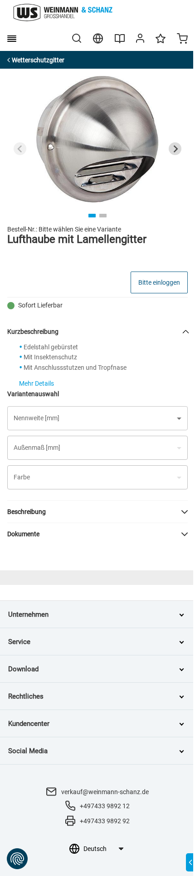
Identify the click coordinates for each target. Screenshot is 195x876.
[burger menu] (11, 38)
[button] (97, 418)
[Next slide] (175, 148)
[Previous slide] (20, 148)
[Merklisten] (161, 42)
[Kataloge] (120, 41)
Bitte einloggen (159, 282)
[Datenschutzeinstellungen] (17, 858)
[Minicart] (182, 39)
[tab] (92, 215)
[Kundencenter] (140, 40)
